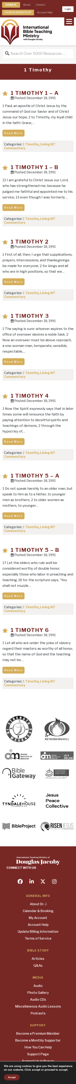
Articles (38, 959)
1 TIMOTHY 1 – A (35, 93)
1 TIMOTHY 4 (30, 396)
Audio (38, 986)
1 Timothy (31, 144)
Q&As (38, 965)
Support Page (38, 1054)
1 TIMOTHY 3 (30, 316)
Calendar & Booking (38, 911)
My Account (38, 918)
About (26, 4)
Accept (12, 1077)
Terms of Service (38, 938)
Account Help (44, 12)
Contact (40, 4)
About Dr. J (38, 904)
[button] (69, 21)
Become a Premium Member (38, 1033)
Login (68, 9)
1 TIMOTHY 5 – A (35, 476)
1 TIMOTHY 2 (30, 241)
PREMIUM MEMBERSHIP (18, 12)
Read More (13, 133)
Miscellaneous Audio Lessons (38, 1006)
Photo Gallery (38, 993)
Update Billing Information (38, 932)
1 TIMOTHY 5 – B (35, 550)
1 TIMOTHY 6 (30, 630)
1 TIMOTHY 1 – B (35, 167)
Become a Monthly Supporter (38, 1040)
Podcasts (38, 1013)
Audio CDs (38, 999)
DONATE (11, 4)
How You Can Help (38, 1047)
